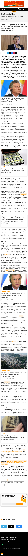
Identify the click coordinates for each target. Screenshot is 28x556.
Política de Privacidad (5, 537)
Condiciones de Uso (12, 534)
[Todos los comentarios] (2, 554)
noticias (6, 484)
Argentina (20, 479)
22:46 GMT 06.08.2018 (5, 33)
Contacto (12, 535)
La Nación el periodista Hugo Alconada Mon (13, 450)
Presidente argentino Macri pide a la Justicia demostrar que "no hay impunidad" (13, 295)
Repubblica (23, 194)
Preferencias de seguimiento (7, 541)
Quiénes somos (4, 534)
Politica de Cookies (14, 537)
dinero (2, 484)
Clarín (21, 316)
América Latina (5, 167)
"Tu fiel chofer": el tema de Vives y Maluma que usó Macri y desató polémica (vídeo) (12, 99)
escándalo (21, 482)
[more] (26, 104)
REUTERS (3, 50)
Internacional (10, 479)
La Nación (6, 254)
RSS (15, 539)
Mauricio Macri (3, 482)
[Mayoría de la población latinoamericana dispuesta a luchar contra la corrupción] (14, 424)
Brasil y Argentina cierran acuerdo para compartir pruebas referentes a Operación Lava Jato (13, 374)
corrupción (16, 482)
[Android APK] (4, 544)
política (15, 479)
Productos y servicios (5, 535)
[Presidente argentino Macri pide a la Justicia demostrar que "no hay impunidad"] (14, 282)
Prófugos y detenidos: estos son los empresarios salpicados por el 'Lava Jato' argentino (12, 170)
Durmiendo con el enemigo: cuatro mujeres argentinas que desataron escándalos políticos (12, 220)
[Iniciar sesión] (21, 9)
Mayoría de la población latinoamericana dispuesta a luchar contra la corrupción (12, 437)
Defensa (25, 523)
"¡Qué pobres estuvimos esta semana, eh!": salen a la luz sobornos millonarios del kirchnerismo (14, 462)
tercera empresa (10, 270)
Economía (19, 523)
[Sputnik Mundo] (4, 9)
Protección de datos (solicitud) (7, 539)
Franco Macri (10, 482)
